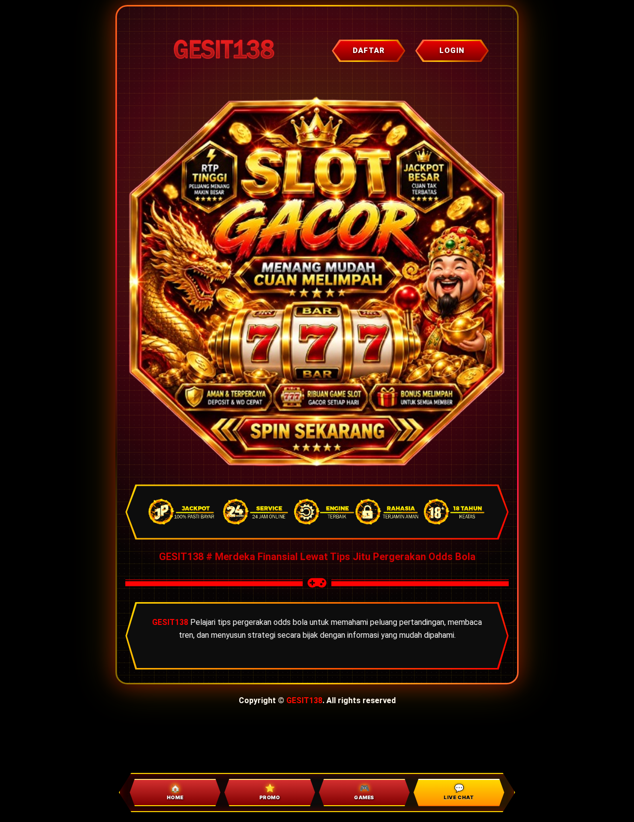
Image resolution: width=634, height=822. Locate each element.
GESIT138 (304, 700)
